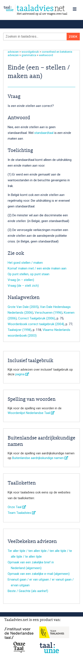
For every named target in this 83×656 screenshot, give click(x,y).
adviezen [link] (13, 51)
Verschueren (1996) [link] (48, 313)
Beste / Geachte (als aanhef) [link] (28, 591)
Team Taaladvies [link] (20, 513)
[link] (41, 8)
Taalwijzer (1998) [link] (19, 330)
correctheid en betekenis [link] (57, 51)
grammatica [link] (28, 55)
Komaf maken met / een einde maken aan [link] (37, 268)
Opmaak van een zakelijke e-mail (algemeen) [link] (39, 574)
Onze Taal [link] (15, 507)
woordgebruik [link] (30, 51)
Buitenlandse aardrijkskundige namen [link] (38, 458)
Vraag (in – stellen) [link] (21, 280)
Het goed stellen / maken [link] (25, 263)
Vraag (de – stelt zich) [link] (23, 286)
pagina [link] (20, 374)
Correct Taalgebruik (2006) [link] (36, 318)
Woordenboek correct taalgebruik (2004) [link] (36, 324)
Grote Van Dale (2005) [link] (23, 307)
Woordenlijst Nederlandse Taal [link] (29, 413)
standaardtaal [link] (43, 133)
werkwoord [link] (46, 55)
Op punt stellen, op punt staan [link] (28, 274)
